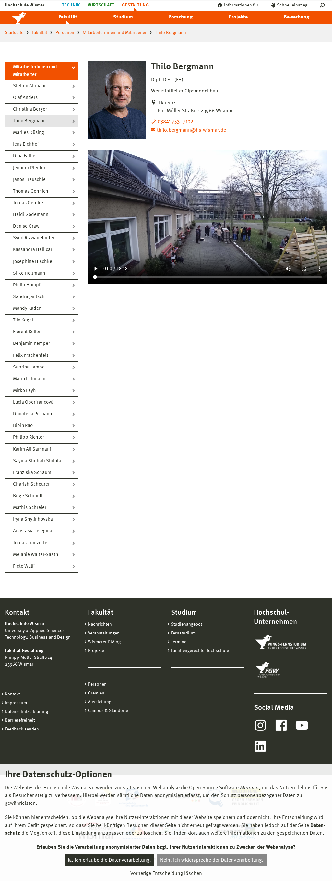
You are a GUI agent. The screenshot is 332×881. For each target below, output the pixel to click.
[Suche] (323, 5)
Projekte (238, 17)
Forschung (181, 17)
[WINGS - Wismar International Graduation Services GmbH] (287, 642)
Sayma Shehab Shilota (37, 461)
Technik (71, 5)
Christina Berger (30, 109)
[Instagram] (260, 725)
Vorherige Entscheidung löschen (166, 873)
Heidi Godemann (30, 214)
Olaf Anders (25, 97)
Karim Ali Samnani (32, 449)
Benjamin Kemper (31, 343)
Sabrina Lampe (29, 367)
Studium (123, 17)
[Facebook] (281, 725)
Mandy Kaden (27, 308)
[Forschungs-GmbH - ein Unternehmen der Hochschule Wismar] (283, 670)
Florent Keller (27, 332)
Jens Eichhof (26, 144)
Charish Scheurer (31, 484)
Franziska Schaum (32, 472)
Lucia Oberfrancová (33, 402)
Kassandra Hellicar (32, 249)
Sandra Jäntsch (29, 297)
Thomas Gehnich (30, 191)
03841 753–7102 (175, 122)
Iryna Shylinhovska (33, 519)
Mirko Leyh (24, 390)
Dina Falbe (24, 156)
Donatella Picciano (32, 414)
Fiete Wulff (24, 566)
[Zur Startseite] (26, 17)
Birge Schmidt (28, 496)
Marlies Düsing (28, 132)
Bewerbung (296, 17)
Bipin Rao (23, 425)
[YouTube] (301, 725)
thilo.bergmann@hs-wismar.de (191, 130)
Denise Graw (26, 226)
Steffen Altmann (30, 86)
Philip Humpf (27, 285)
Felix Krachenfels (31, 355)
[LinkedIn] (260, 746)
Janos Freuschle (29, 179)
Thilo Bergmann (29, 121)
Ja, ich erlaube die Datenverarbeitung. (109, 860)
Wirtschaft (101, 5)
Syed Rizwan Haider (33, 238)
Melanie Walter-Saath (35, 554)
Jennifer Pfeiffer (29, 168)
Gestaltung (135, 5)
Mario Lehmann (29, 379)
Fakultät (68, 17)
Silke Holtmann (29, 273)
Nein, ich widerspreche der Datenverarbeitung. (211, 860)
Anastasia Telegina (32, 531)
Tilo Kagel (23, 320)
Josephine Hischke (32, 261)
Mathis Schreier (29, 507)
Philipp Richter (28, 437)
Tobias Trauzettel (31, 543)
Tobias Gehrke (28, 203)
